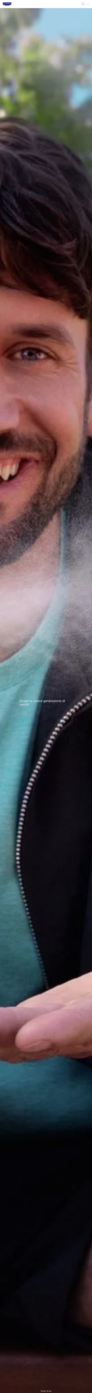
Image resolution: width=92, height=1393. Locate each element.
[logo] (7, 4)
